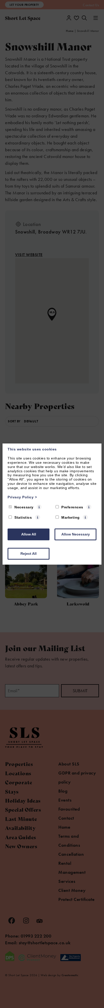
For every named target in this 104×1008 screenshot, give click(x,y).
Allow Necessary (75, 534)
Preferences (72, 507)
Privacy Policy (22, 497)
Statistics (23, 517)
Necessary (24, 507)
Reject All (28, 554)
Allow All (28, 534)
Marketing (70, 517)
